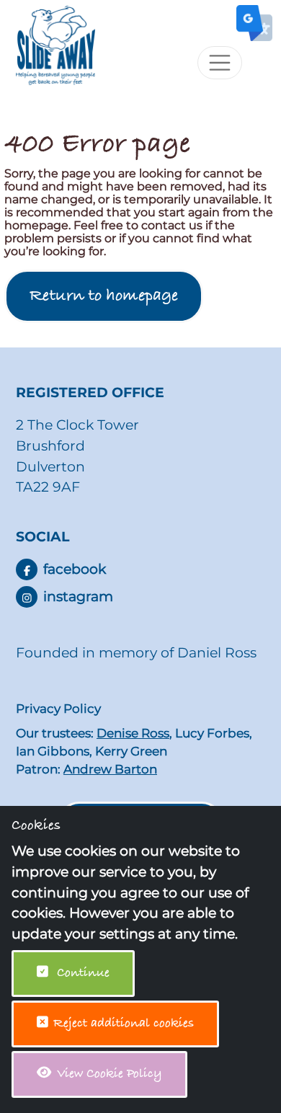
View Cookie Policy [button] (107, 1074)
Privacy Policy (58, 708)
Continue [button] (81, 973)
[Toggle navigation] (219, 62)
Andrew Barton (110, 769)
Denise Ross (133, 733)
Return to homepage (104, 296)
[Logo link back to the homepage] (49, 44)
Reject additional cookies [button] (123, 1024)
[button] (26, 569)
